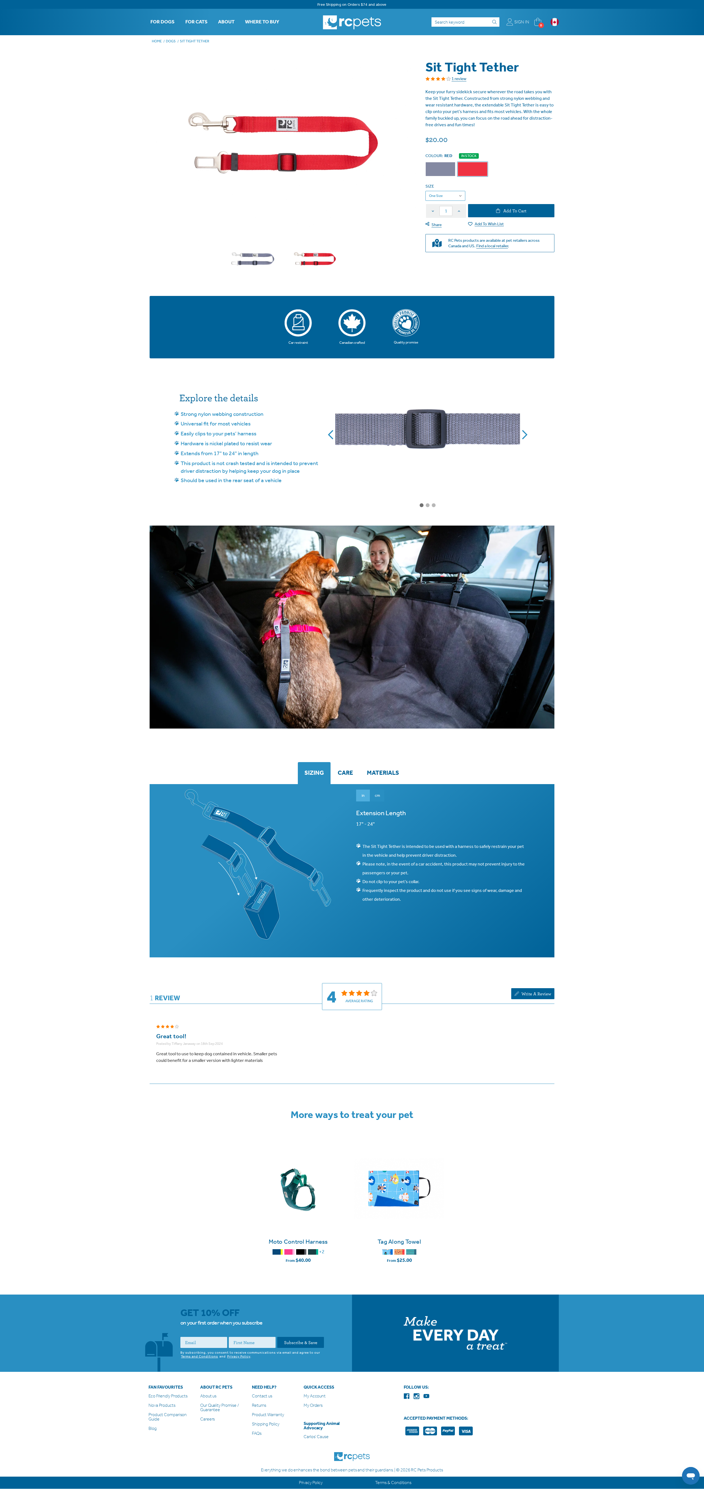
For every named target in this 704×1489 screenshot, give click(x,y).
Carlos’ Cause (316, 1437)
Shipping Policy (265, 1424)
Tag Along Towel (399, 1242)
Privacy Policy (238, 1357)
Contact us (262, 1396)
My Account (315, 1396)
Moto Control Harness (298, 1242)
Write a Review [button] (535, 993)
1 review (459, 78)
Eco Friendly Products (168, 1396)
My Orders (313, 1405)
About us (208, 1396)
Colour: (438, 155)
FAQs (257, 1434)
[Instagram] (416, 1396)
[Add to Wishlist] (298, 1216)
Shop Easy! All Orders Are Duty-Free (352, 4)
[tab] (314, 773)
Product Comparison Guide (167, 1417)
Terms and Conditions (199, 1357)
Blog (152, 1429)
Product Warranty (268, 1415)
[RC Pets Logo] (352, 22)
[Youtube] (426, 1396)
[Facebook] (406, 1396)
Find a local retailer (492, 245)
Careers (207, 1419)
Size (429, 186)
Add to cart (514, 210)
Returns (259, 1405)
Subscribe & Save (300, 1342)
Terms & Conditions (393, 1482)
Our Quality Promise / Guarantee (219, 1408)
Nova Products (161, 1405)
